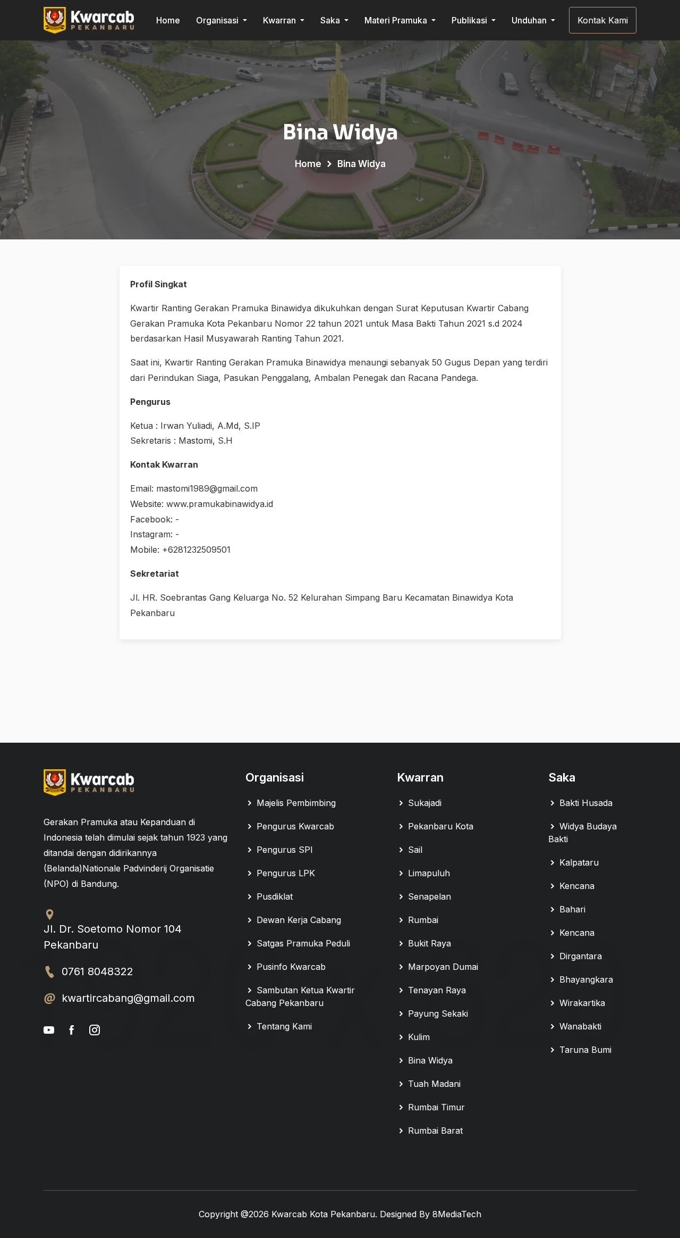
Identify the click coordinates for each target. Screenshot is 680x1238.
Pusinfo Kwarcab (290, 966)
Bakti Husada (585, 802)
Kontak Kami (602, 20)
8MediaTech (456, 1214)
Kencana (575, 885)
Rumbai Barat (434, 1130)
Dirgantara (579, 956)
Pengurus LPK (284, 873)
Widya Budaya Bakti (582, 832)
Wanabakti (579, 1026)
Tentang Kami (283, 1026)
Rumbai (421, 920)
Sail (413, 849)
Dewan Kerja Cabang (297, 920)
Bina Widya (429, 1060)
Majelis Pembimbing (295, 802)
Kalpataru (578, 862)
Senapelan (428, 896)
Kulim (417, 1037)
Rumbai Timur (435, 1107)
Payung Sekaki (436, 1013)
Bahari (571, 909)
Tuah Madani (433, 1083)
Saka (331, 20)
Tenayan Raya (435, 990)
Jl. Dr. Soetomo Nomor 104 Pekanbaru (113, 937)
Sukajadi (423, 802)
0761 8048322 (97, 971)
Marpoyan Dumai (441, 966)
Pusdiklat (273, 896)
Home (168, 20)
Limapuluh (427, 873)
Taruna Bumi (584, 1049)
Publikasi (470, 20)
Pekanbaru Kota (439, 826)
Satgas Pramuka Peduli (302, 943)
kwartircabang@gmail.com (128, 998)
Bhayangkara (585, 979)
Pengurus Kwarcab (294, 826)
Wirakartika (581, 1003)
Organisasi (218, 20)
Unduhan (530, 20)
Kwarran (280, 20)
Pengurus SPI (283, 849)
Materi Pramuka (396, 20)
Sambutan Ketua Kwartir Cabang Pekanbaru (300, 996)
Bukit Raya (428, 943)
